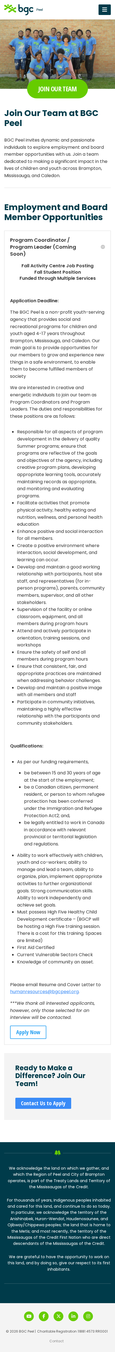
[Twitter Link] (58, 1316)
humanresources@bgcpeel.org (44, 991)
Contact (56, 1341)
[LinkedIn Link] (73, 1316)
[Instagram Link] (88, 1316)
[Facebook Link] (44, 1316)
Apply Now (28, 1032)
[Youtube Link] (29, 1316)
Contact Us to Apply (43, 1103)
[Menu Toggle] (105, 9)
